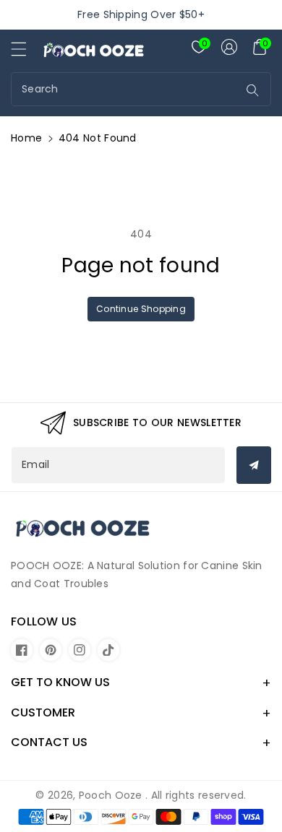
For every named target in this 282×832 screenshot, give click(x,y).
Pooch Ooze (110, 795)
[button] (25, 53)
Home (26, 138)
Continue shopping (141, 309)
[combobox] (126, 89)
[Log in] (229, 46)
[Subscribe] (253, 465)
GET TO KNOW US (60, 682)
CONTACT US (49, 742)
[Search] (253, 90)
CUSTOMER (43, 712)
